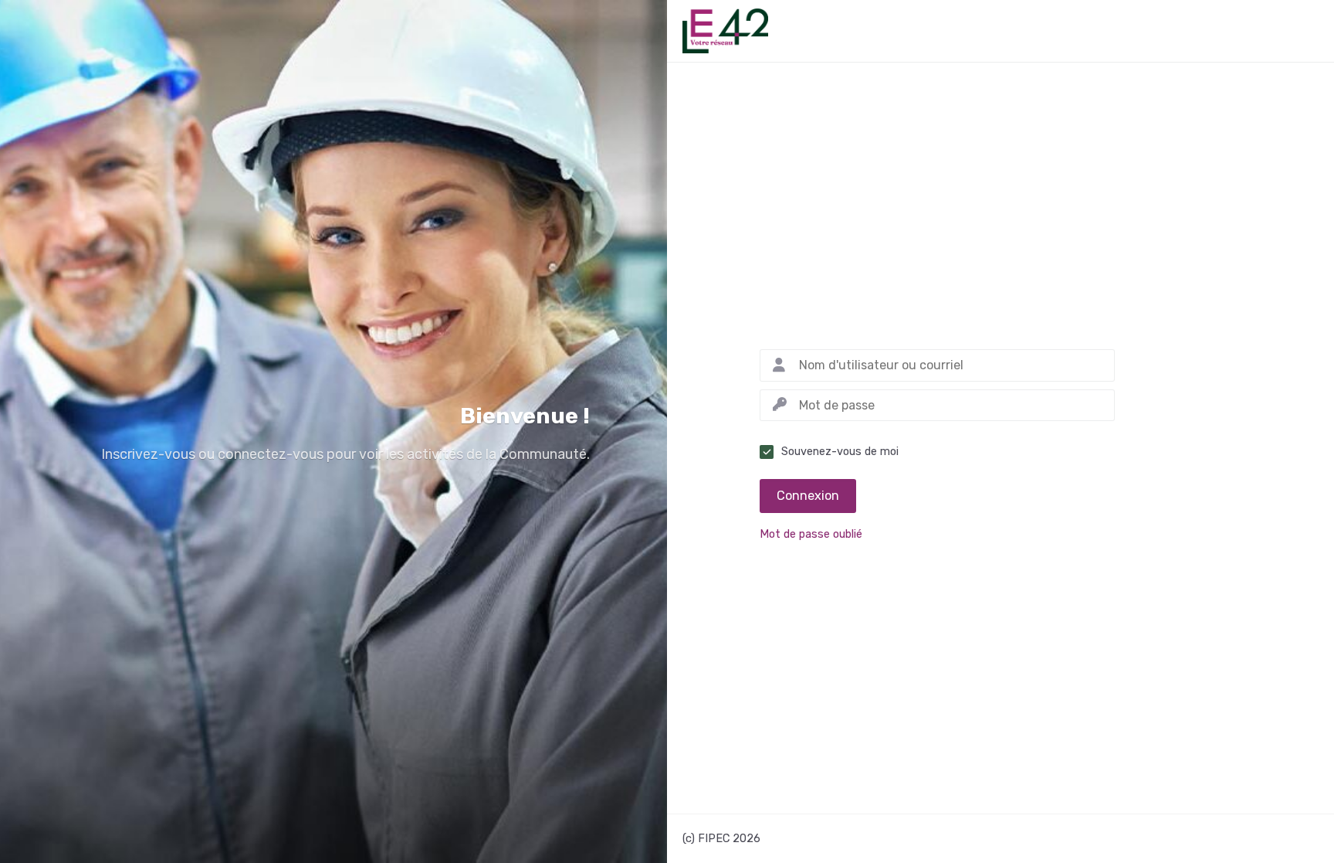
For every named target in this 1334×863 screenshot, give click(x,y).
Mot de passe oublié (811, 534)
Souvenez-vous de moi (840, 451)
